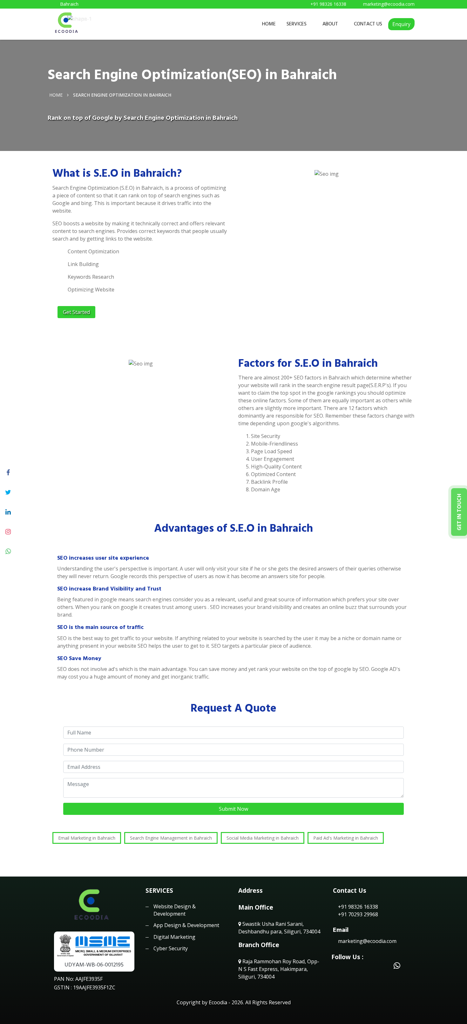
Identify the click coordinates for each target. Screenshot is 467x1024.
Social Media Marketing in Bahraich (263, 838)
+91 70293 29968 (357, 914)
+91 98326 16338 (357, 906)
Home (56, 95)
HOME (269, 24)
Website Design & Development (174, 910)
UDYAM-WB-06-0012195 (94, 964)
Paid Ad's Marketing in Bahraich (345, 838)
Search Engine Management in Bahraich (171, 838)
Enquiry (401, 24)
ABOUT (330, 24)
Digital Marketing (174, 936)
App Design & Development (186, 925)
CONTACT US (368, 24)
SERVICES (297, 24)
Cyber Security (170, 948)
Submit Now (233, 808)
